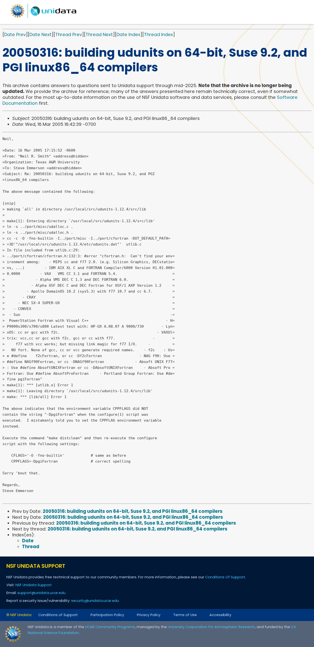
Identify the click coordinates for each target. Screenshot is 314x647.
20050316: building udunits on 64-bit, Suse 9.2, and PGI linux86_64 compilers (132, 511)
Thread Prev (68, 34)
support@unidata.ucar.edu (41, 592)
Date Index (128, 34)
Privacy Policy (148, 614)
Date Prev (15, 34)
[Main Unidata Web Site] (43, 18)
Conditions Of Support (225, 577)
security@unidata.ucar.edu (95, 600)
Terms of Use (185, 614)
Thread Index (158, 34)
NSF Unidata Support (33, 584)
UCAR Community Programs (110, 626)
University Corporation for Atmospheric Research (211, 626)
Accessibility (220, 614)
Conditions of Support (58, 614)
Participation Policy (107, 614)
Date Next (40, 34)
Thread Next (99, 34)
